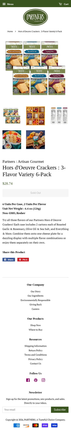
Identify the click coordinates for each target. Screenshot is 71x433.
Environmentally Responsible (35, 300)
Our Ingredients (35, 295)
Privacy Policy (35, 359)
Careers (35, 309)
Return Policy (35, 350)
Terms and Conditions (35, 354)
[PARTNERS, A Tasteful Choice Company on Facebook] (28, 380)
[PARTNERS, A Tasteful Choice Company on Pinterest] (35, 380)
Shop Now (35, 325)
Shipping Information (36, 345)
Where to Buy (35, 329)
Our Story (35, 291)
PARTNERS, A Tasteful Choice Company (44, 419)
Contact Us (35, 363)
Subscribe (60, 409)
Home (10, 31)
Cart (66, 4)
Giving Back (36, 304)
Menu (10, 4)
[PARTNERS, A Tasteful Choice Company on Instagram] (43, 380)
